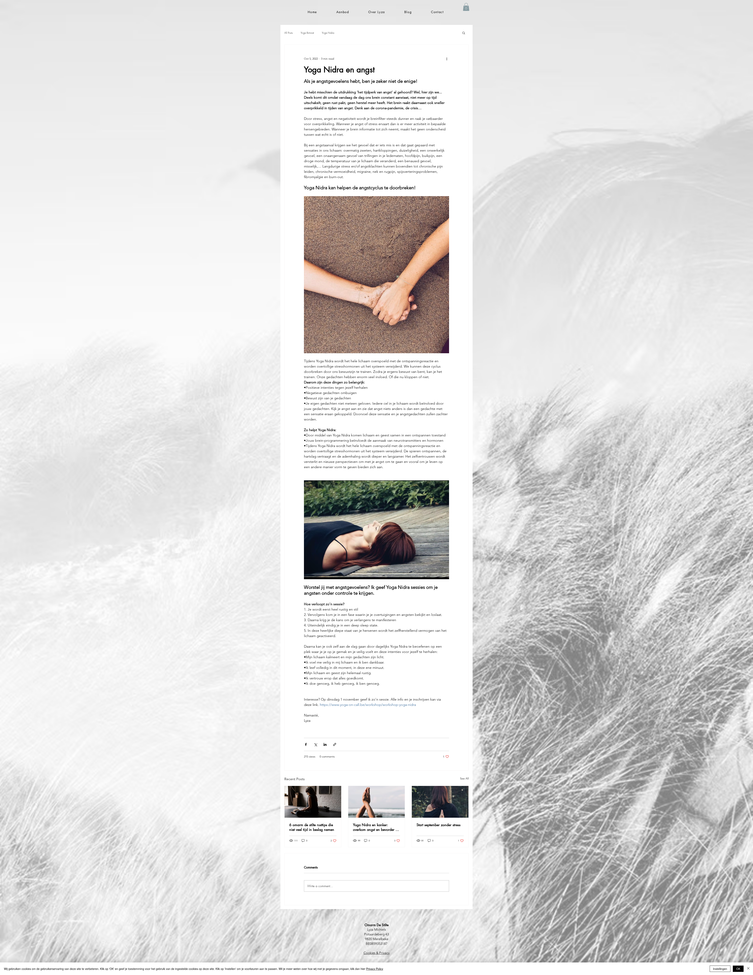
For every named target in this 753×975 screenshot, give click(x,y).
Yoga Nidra (328, 33)
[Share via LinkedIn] (325, 744)
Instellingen (720, 969)
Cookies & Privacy (377, 953)
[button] (342, 12)
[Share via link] (334, 744)
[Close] (748, 969)
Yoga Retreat (307, 33)
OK (738, 969)
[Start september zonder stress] (440, 802)
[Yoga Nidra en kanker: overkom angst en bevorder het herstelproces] (376, 802)
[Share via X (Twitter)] (315, 744)
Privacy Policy (374, 969)
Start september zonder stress (438, 824)
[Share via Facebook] (306, 744)
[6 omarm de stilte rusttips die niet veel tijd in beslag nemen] (313, 802)
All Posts (288, 33)
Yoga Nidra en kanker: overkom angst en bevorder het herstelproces (376, 827)
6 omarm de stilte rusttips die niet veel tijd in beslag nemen (311, 827)
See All (464, 778)
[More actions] (446, 58)
